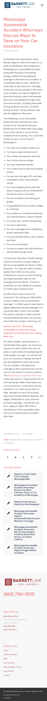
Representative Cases (12, 667)
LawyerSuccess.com (13, 695)
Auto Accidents (11, 51)
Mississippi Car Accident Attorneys (25, 375)
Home (6, 650)
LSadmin (29, 434)
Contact (7, 675)
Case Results (9, 671)
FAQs (6, 658)
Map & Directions (10, 629)
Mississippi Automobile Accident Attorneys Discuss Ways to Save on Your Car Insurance (23, 33)
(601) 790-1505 (19, 594)
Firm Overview (9, 663)
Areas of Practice (10, 654)
